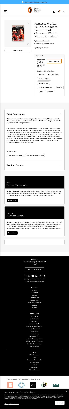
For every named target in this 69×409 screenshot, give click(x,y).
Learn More (13, 200)
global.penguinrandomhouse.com (34, 279)
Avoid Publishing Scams (34, 344)
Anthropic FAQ (34, 346)
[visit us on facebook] (25, 276)
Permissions (34, 367)
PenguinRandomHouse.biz (34, 326)
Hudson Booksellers (45, 87)
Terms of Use (34, 331)
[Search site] (64, 12)
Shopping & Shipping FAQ (34, 360)
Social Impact (34, 300)
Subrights (34, 365)
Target (41, 92)
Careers (34, 305)
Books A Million (44, 79)
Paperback (49, 56)
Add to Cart (54, 61)
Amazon (41, 75)
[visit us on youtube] (32, 276)
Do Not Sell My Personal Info (34, 339)
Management (34, 298)
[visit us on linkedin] (36, 276)
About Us (34, 288)
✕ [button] (66, 392)
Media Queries (34, 319)
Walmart (50, 92)
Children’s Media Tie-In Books (35, 155)
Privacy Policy (34, 334)
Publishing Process (34, 355)
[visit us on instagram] (44, 276)
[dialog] (34, 399)
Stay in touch (35, 270)
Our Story (34, 290)
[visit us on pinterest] (40, 276)
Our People (34, 293)
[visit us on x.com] (29, 276)
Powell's (59, 87)
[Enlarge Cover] (28, 44)
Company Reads (34, 324)
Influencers (34, 321)
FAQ (34, 357)
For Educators (34, 362)
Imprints (34, 308)
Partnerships (34, 316)
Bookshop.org (43, 83)
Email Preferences (34, 329)
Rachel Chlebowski (42, 41)
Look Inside (19, 51)
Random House (49, 44)
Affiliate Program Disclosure (34, 341)
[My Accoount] (54, 11)
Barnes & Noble (53, 75)
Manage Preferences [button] (11, 404)
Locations (34, 295)
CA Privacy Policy (34, 336)
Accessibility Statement (34, 303)
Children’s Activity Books (15, 155)
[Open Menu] (5, 11)
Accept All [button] (59, 403)
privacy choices (33, 398)
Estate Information (34, 370)
